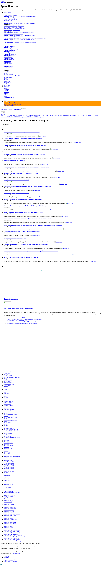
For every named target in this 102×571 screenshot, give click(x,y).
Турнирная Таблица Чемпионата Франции (25, 42)
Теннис (5, 96)
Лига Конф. (6, 86)
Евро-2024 (6, 71)
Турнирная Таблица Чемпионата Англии (23, 32)
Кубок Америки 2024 (9, 460)
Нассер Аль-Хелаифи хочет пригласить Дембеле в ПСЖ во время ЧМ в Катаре (25, 205)
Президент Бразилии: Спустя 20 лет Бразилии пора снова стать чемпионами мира (26, 244)
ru (3, 1)
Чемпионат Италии (8, 499)
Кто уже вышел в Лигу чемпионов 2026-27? (18, 319)
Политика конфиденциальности (12, 557)
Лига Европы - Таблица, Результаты (13, 27)
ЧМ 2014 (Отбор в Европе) (10, 421)
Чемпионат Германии (9, 493)
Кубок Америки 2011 (9, 467)
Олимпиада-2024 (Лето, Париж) (12, 530)
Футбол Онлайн (8, 15)
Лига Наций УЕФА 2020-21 (11, 428)
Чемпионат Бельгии (9, 508)
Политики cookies (8, 558)
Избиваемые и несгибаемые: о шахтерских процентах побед (22, 321)
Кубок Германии (18, 36)
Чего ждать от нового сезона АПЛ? (16, 316)
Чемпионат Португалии (10, 505)
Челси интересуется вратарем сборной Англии (16, 193)
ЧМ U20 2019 (7, 452)
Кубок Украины (8, 20)
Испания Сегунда (8, 489)
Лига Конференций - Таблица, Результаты (14, 28)
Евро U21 (6, 78)
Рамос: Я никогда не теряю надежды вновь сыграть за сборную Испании (23, 212)
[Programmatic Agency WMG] (1, 564)
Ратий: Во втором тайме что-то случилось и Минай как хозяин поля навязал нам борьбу (27, 218)
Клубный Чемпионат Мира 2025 (12, 75)
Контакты (6, 556)
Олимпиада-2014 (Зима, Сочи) (11, 536)
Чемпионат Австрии (9, 510)
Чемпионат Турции (8, 516)
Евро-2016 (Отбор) (8, 444)
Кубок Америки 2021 (9, 461)
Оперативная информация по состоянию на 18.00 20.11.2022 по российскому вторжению (27, 186)
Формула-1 (7, 89)
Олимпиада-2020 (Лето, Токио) (11, 532)
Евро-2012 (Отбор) (8, 446)
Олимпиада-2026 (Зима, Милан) (12, 528)
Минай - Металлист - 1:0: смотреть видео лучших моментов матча (22, 132)
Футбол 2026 (7, 371)
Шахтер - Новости (13, 102)
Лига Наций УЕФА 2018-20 (11, 429)
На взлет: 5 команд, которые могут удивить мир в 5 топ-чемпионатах (24, 317)
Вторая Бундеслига (8, 36)
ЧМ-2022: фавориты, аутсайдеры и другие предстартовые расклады (22, 231)
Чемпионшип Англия (9, 34)
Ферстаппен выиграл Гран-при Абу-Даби (15, 238)
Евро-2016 (6, 442)
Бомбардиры (7, 473)
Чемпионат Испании (9, 488)
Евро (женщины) (8, 77)
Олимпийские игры (9, 97)
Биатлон (6, 93)
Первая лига (7, 479)
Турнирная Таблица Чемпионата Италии (23, 39)
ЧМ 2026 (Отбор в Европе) (10, 413)
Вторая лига (7, 480)
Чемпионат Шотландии (10, 522)
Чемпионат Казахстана (9, 515)
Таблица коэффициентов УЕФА (12, 30)
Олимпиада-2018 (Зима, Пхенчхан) (13, 534)
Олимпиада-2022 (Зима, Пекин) (12, 531)
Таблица (6, 471)
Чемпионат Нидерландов (10, 507)
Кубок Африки (7, 82)
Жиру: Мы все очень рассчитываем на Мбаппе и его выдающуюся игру (23, 199)
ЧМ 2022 (6, 414)
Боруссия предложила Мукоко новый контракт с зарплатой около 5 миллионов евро (26, 167)
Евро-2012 (6, 445)
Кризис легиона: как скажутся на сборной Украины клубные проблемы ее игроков (28, 320)
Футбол (3, 2)
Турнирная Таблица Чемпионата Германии (25, 35)
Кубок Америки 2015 (9, 465)
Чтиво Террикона (11, 297)
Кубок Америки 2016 (9, 464)
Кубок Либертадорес (9, 382)
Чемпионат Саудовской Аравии (12, 512)
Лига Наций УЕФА (9, 74)
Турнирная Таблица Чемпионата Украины (25, 16)
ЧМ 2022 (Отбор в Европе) (10, 415)
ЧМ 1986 (6, 424)
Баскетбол (6, 92)
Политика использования (10, 560)
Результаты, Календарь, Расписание (13, 472)
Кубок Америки (8, 459)
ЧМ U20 (6, 79)
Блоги (5, 100)
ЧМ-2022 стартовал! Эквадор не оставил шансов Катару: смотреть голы (23, 138)
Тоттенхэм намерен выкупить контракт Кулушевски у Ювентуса (21, 173)
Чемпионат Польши (9, 511)
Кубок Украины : (8, 476)
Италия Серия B (8, 40)
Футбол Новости (8, 12)
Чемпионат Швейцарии (10, 520)
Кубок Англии (19, 34)
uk (1, 1)
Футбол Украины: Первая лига (11, 17)
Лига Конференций (9, 381)
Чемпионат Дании (8, 523)
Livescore (15, 15)
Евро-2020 (6, 440)
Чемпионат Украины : (9, 469)
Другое (5, 88)
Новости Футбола (8, 370)
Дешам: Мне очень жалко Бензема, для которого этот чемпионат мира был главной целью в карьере (31, 251)
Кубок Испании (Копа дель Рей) (12, 491)
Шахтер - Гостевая (8, 403)
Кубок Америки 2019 (9, 463)
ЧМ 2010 (6, 422)
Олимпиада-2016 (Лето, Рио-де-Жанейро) (14, 535)
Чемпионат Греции (8, 526)
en (2, 1)
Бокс (5, 94)
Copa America (7, 81)
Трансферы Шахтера (30, 23)
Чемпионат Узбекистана (10, 514)
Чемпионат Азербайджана (10, 518)
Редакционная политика (10, 561)
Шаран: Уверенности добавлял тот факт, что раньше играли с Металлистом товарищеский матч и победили (33, 225)
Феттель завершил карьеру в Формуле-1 (15, 160)
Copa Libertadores (8, 67)
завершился (10, 115)
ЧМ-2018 (6, 417)
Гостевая (6, 102)
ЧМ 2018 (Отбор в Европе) (10, 418)
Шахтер (6, 101)
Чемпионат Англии (9, 483)
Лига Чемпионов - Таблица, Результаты (14, 26)
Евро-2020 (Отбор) (8, 441)
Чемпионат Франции (9, 503)
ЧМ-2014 (6, 420)
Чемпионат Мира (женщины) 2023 (12, 455)
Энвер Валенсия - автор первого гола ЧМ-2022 (16, 180)
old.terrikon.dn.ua (17, 552)
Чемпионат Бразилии (9, 519)
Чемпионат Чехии (8, 524)
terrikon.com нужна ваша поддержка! (11, 109)
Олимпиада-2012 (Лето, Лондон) (12, 538)
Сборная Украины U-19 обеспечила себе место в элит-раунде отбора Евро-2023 (25, 145)
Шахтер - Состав (16, 104)
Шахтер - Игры (7, 104)
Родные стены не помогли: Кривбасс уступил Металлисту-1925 (21, 257)
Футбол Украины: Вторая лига (11, 19)
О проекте (6, 554)
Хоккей (6, 90)
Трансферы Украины (18, 23)
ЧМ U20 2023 (7, 451)
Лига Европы (7, 85)
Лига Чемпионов (8, 84)
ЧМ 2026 (6, 73)
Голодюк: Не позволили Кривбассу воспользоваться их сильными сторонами (24, 154)
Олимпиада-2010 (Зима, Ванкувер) (12, 539)
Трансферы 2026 (8, 406)
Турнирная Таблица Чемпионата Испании (24, 38)
